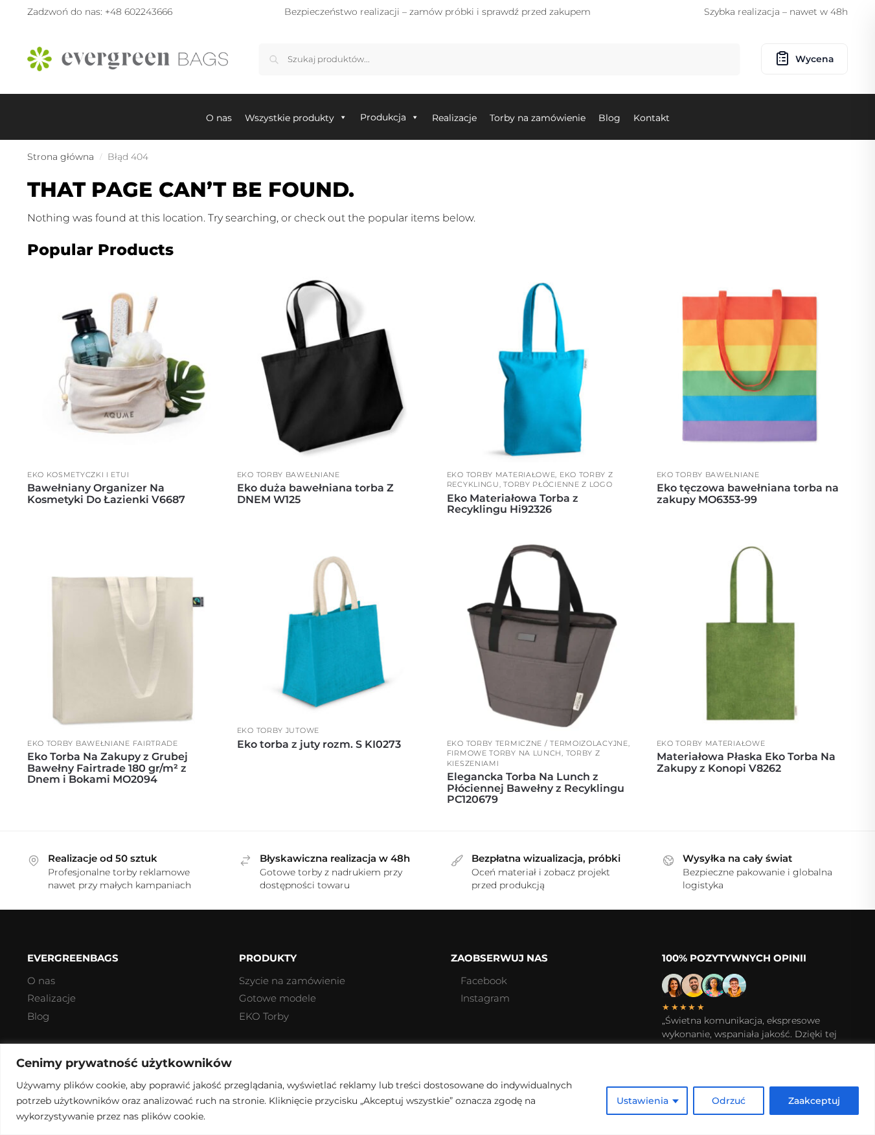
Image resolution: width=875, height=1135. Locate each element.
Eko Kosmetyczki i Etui (78, 474)
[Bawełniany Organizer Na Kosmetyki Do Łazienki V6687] (122, 367)
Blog (38, 1016)
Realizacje (51, 998)
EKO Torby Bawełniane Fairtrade (102, 743)
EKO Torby (264, 1016)
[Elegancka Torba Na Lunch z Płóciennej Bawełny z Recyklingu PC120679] (542, 636)
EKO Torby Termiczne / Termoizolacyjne (537, 743)
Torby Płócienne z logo (557, 484)
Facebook (483, 980)
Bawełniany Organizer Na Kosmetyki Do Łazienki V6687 (106, 493)
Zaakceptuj (814, 1101)
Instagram (485, 998)
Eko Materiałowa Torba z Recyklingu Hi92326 (512, 504)
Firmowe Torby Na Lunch (504, 753)
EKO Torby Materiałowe (501, 474)
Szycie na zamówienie (292, 980)
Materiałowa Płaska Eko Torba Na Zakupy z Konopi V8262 (746, 762)
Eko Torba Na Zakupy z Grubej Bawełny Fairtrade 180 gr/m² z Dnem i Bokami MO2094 (107, 768)
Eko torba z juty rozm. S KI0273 (319, 744)
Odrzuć (728, 1101)
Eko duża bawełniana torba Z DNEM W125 (315, 493)
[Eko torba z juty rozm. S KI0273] (332, 629)
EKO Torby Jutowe (278, 730)
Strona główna (60, 157)
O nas (41, 980)
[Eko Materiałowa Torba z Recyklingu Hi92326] (542, 367)
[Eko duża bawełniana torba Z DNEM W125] (332, 367)
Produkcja (383, 117)
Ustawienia (642, 1101)
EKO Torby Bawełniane (288, 474)
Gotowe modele (277, 998)
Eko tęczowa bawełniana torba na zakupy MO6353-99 (748, 493)
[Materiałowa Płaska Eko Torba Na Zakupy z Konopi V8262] (752, 636)
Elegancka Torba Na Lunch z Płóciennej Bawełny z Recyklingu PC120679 (535, 788)
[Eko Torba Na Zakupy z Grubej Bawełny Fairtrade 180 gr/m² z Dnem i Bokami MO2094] (122, 636)
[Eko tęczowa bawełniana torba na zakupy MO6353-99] (752, 367)
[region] (437, 1089)
